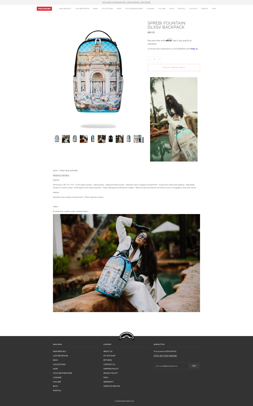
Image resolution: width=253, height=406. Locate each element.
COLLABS (57, 382)
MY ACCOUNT (109, 356)
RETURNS (107, 360)
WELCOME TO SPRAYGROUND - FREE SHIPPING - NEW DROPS (126, 2)
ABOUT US (107, 351)
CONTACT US (109, 364)
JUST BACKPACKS (60, 356)
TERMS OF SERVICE (111, 386)
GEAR (55, 369)
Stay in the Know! (165, 355)
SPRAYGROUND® (123, 401)
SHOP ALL (57, 390)
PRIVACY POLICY (110, 373)
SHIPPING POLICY (110, 369)
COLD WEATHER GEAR (62, 373)
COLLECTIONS (59, 364)
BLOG (55, 386)
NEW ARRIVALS (59, 351)
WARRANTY (108, 382)
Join (194, 366)
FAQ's (105, 377)
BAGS (55, 360)
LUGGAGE (57, 377)
